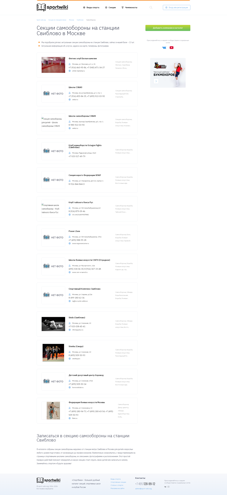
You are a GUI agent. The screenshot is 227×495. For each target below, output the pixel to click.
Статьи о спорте (117, 485)
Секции (112, 7)
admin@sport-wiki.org (143, 489)
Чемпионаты (131, 7)
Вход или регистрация (178, 7)
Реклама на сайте (117, 488)
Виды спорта (93, 7)
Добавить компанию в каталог (168, 28)
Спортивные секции (118, 482)
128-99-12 (145, 483)
